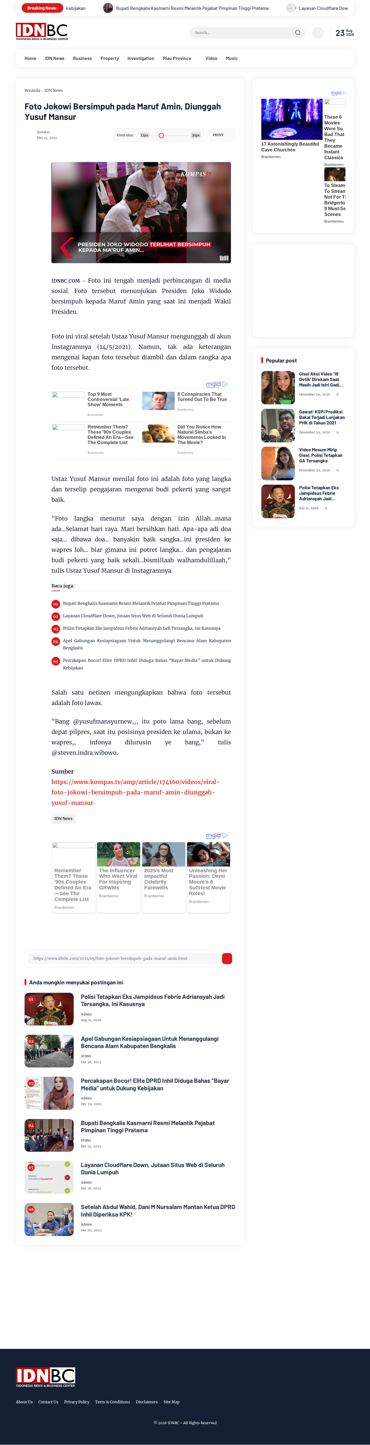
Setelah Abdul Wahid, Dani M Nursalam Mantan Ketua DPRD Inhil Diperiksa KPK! (158, 1210)
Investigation (140, 58)
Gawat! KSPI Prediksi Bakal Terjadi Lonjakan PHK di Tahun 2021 (322, 417)
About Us (24, 1402)
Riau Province (177, 58)
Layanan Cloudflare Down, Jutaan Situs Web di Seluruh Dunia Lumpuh (133, 615)
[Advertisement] (304, 289)
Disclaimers (147, 1402)
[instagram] (332, 1403)
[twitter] (323, 1403)
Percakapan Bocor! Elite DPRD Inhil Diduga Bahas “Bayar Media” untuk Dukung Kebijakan (147, 664)
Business (82, 58)
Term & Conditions (112, 1402)
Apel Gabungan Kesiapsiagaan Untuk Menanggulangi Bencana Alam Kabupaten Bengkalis (147, 644)
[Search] (298, 33)
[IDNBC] (42, 38)
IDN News (54, 58)
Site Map (172, 1402)
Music (232, 58)
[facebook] (314, 1403)
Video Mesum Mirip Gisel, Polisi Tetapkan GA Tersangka (321, 455)
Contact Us (48, 1402)
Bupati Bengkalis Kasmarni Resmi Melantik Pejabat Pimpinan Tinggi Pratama (141, 8)
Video (211, 58)
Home (30, 58)
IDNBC (173, 1423)
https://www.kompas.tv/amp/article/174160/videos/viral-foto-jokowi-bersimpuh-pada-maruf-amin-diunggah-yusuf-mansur (135, 792)
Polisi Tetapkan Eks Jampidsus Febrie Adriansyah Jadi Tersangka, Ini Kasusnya (142, 628)
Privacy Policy (76, 1402)
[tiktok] (341, 1403)
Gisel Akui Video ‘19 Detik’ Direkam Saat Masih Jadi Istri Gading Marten (321, 379)
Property (110, 58)
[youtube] (350, 1403)
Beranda (32, 90)
